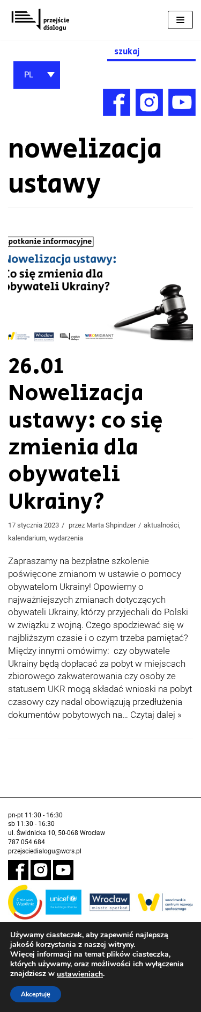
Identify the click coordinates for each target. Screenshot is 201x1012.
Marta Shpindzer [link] (111, 525)
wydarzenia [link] (66, 538)
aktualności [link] (161, 525)
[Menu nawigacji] (180, 20)
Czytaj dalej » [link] (156, 714)
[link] (40, 20)
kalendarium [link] (27, 538)
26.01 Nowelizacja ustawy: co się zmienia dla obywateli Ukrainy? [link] (85, 434)
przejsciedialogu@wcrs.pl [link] (44, 851)
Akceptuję (35, 994)
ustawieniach (80, 974)
